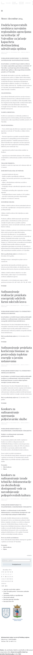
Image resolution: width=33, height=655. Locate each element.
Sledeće (29, 555)
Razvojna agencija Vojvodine (11, 599)
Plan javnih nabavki (8, 597)
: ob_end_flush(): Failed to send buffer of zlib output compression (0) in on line (16, 652)
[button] (2, 11)
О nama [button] (3, 3)
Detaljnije (3, 286)
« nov (2, 586)
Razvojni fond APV (8, 601)
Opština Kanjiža (21, 3)
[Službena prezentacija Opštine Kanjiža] (17, 613)
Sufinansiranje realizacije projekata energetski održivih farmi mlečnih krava (13, 297)
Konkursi (4, 53)
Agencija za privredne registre (11, 589)
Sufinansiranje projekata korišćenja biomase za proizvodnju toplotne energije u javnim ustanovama (16, 354)
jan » (6, 586)
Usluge (8, 3)
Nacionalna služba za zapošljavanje (13, 595)
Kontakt (28, 3)
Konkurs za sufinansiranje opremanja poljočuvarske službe (14, 414)
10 (5, 576)
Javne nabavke (14, 3)
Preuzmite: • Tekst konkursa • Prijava (6, 467)
